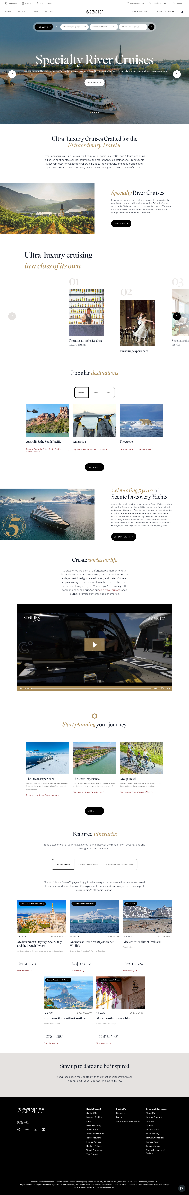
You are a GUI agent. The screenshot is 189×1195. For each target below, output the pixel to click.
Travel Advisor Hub (95, 1133)
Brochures (12, 3)
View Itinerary (23, 971)
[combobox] (104, 27)
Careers (149, 1125)
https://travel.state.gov (160, 1184)
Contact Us (91, 1113)
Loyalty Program (46, 3)
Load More (92, 467)
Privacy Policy (152, 1142)
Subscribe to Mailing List (128, 1121)
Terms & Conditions (155, 1138)
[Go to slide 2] (92, 112)
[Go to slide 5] (98, 112)
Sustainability (152, 1133)
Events (28, 3)
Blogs (119, 1117)
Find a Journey (44, 27)
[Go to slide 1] (90, 112)
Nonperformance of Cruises (155, 1152)
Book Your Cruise (122, 537)
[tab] (81, 392)
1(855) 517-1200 (159, 3)
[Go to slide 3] (94, 112)
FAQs (88, 1121)
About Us (150, 1113)
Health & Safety (93, 1125)
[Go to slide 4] (96, 112)
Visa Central (92, 1154)
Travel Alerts (92, 1129)
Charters (150, 1121)
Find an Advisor (93, 1142)
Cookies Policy (153, 1146)
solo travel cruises (109, 590)
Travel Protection (94, 1150)
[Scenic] (94, 11)
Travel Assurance (94, 1138)
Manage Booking (137, 3)
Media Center (152, 1129)
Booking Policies (94, 1146)
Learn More (92, 82)
